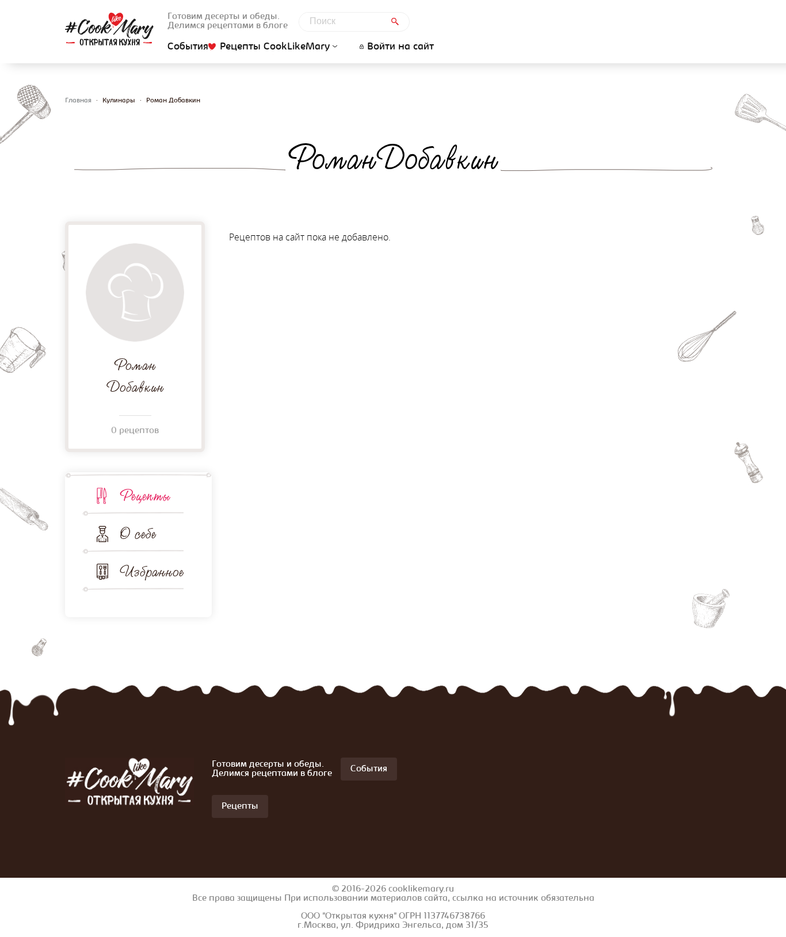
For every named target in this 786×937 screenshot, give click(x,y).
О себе (138, 534)
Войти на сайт (400, 47)
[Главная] (109, 29)
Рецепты (145, 496)
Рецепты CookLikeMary (275, 47)
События (187, 47)
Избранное (152, 572)
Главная (78, 100)
